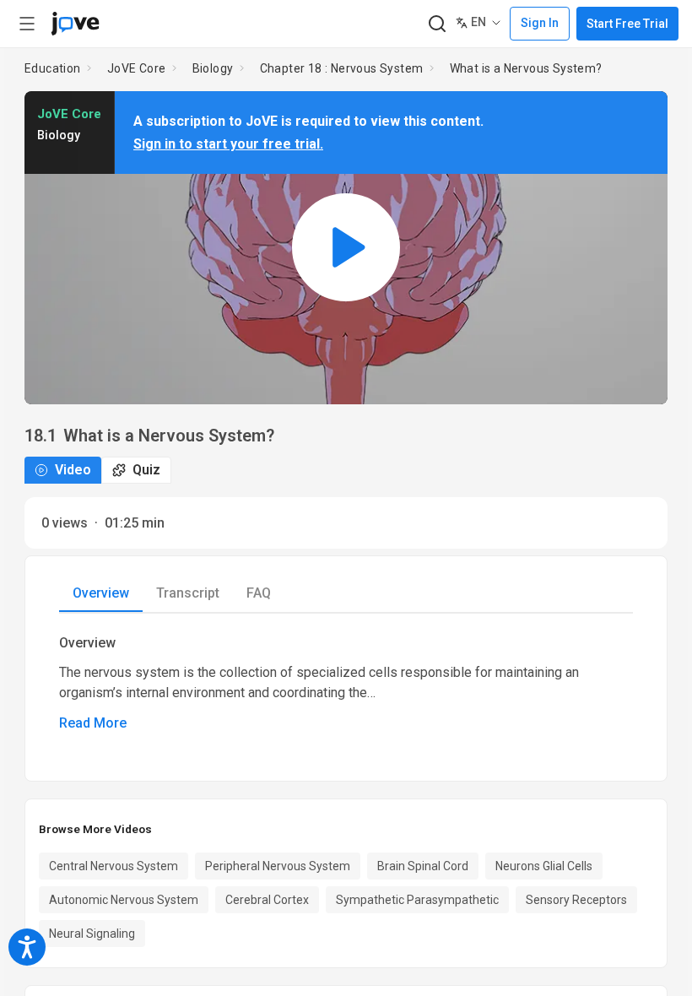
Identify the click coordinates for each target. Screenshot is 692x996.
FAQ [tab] (258, 593)
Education (52, 68)
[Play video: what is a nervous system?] (346, 247)
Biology (213, 68)
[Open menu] (27, 23)
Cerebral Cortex (267, 900)
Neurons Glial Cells (543, 866)
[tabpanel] (346, 684)
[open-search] (436, 24)
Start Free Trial (627, 23)
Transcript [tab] (187, 593)
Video (73, 470)
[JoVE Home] (75, 23)
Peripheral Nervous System (277, 866)
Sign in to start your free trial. (228, 144)
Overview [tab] (101, 593)
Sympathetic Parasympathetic (417, 900)
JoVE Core (136, 68)
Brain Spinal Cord (422, 866)
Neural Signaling (92, 933)
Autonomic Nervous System (123, 900)
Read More (93, 723)
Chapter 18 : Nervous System (342, 68)
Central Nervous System (113, 866)
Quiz (146, 470)
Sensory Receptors (576, 900)
